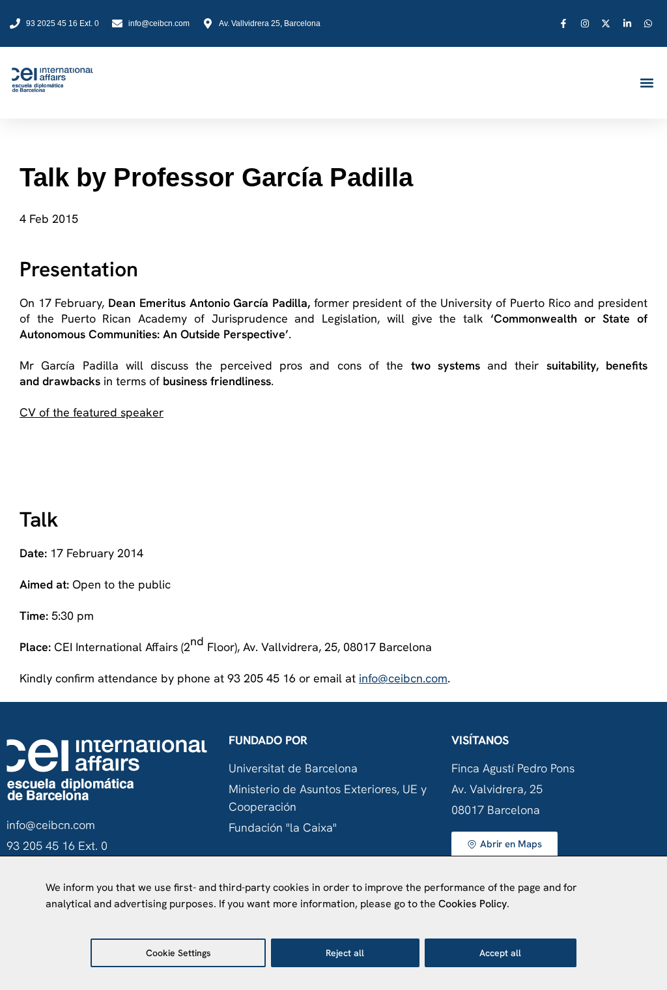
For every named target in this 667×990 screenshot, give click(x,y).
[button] (646, 83)
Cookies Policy (472, 903)
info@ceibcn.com (403, 678)
